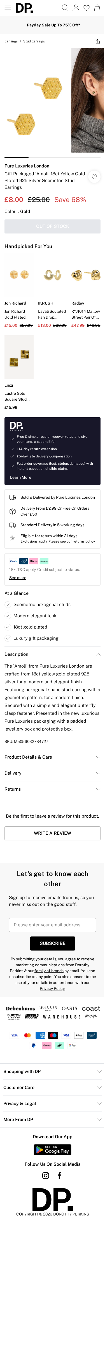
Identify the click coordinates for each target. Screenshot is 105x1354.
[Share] (93, 41)
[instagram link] (43, 1192)
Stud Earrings (34, 41)
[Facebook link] (57, 1192)
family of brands (67, 979)
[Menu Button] (7, 7)
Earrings (11, 41)
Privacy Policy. (69, 997)
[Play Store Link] (50, 1166)
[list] (50, 101)
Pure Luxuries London (26, 161)
